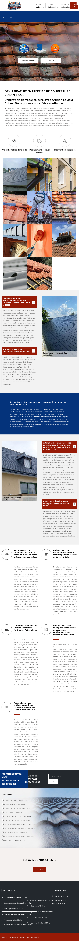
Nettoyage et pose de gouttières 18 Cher (18, 903)
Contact (51, 60)
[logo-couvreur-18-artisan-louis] (14, 5)
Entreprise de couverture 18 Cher (15, 897)
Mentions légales (33, 937)
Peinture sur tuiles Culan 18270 (15, 840)
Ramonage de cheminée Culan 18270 (17, 820)
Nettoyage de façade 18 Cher (14, 909)
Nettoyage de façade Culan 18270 (15, 832)
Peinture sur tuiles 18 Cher (13, 920)
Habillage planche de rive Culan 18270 (17, 816)
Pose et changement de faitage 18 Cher (17, 914)
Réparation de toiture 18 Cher (40, 923)
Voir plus (39, 870)
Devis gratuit (73, 6)
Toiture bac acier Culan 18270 (14, 804)
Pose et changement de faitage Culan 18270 (19, 836)
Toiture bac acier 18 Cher (38, 917)
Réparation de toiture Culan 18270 (16, 800)
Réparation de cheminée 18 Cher (41, 912)
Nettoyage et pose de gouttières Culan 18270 (19, 828)
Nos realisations (28, 60)
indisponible (40, 7)
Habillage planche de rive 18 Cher (41, 900)
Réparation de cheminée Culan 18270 (17, 808)
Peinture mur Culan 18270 (13, 812)
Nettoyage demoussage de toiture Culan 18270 (20, 824)
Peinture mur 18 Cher (37, 906)
